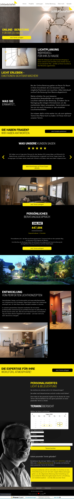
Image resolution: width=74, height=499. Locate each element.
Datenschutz (48, 488)
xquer (43, 493)
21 (59, 423)
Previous (3, 157)
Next (71, 157)
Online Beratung (50, 3)
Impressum (39, 488)
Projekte (31, 3)
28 (59, 425)
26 (49, 425)
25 (44, 425)
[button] (37, 167)
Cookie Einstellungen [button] (5, 494)
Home (24, 3)
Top (72, 494)
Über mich (61, 3)
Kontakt (69, 3)
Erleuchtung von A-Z (28, 488)
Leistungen (39, 3)
